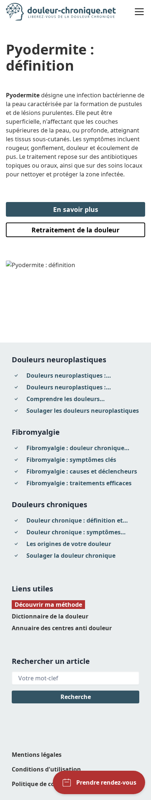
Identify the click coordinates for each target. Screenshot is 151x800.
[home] (61, 11)
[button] (137, 11)
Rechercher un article (51, 661)
